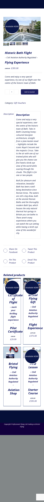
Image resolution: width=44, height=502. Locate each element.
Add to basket (29, 92)
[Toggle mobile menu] (40, 5)
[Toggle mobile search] (36, 5)
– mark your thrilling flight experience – (13, 313)
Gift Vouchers (20, 103)
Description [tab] (8, 114)
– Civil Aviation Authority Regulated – (13, 378)
